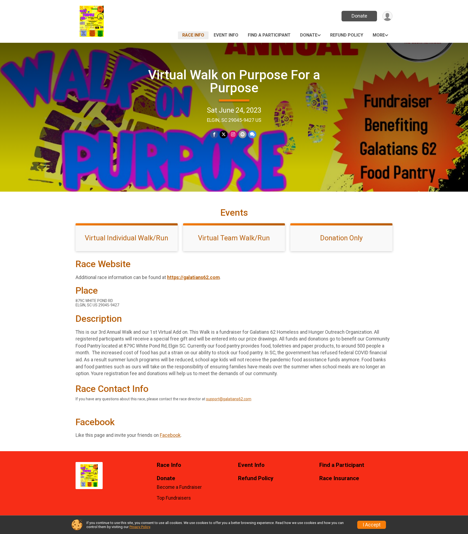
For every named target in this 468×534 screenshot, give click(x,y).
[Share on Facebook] (214, 134)
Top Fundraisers (174, 498)
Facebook (170, 435)
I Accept (372, 525)
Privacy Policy (139, 527)
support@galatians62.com (228, 399)
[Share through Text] (252, 134)
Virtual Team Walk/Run (234, 238)
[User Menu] (387, 16)
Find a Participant (269, 35)
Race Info (193, 35)
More (379, 35)
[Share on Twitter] (223, 134)
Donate (359, 16)
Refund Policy (346, 35)
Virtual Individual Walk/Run (126, 238)
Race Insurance (339, 478)
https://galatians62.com (193, 277)
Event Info (226, 35)
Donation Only (341, 238)
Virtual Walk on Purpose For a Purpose (234, 81)
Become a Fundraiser (179, 487)
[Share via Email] (242, 134)
